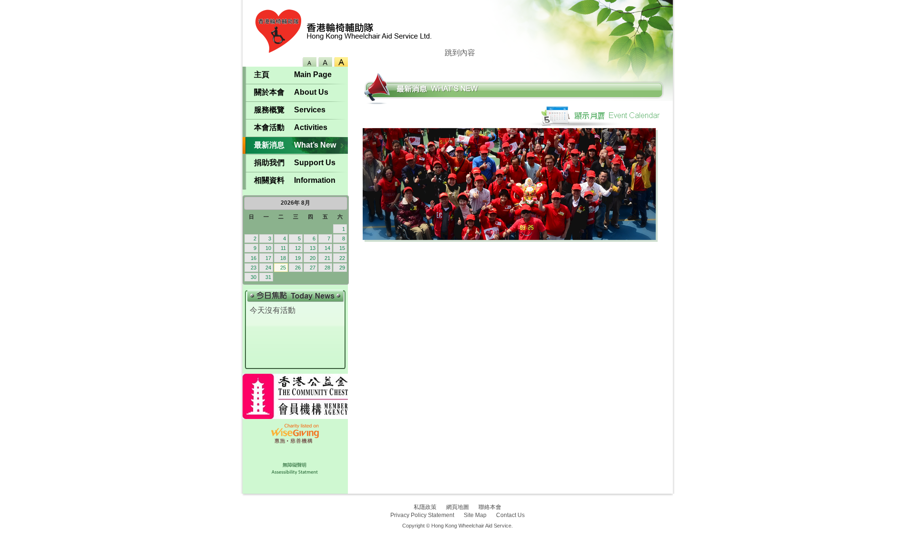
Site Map (475, 515)
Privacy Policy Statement (422, 515)
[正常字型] (324, 62)
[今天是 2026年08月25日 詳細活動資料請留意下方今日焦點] (295, 240)
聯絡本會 (489, 507)
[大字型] (340, 62)
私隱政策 (425, 507)
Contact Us (510, 515)
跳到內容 (460, 53)
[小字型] (308, 62)
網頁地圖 (457, 507)
